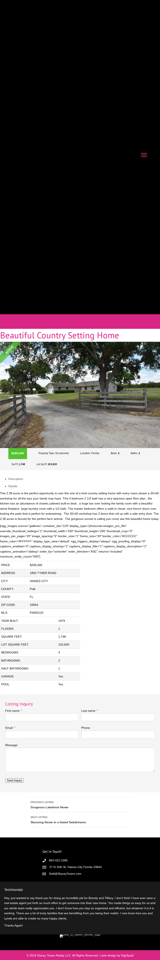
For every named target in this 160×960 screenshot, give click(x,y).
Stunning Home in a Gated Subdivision (58, 820)
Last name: (89, 710)
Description (15, 479)
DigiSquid (127, 955)
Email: (10, 727)
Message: (11, 745)
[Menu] (144, 155)
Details (12, 486)
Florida (95, 453)
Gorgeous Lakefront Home (49, 805)
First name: (13, 710)
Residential (62, 453)
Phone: (86, 727)
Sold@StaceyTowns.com (65, 873)
